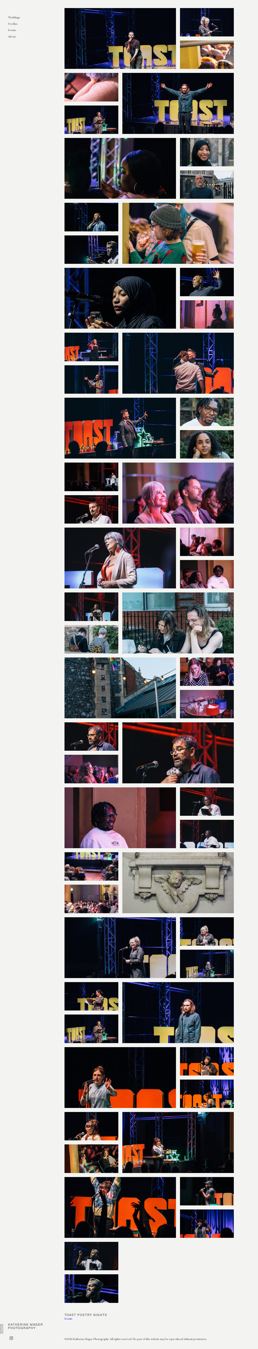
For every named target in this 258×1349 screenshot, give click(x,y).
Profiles (13, 24)
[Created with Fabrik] (1, 1329)
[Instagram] (11, 1338)
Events (12, 30)
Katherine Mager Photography (25, 1326)
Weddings (14, 17)
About (12, 36)
